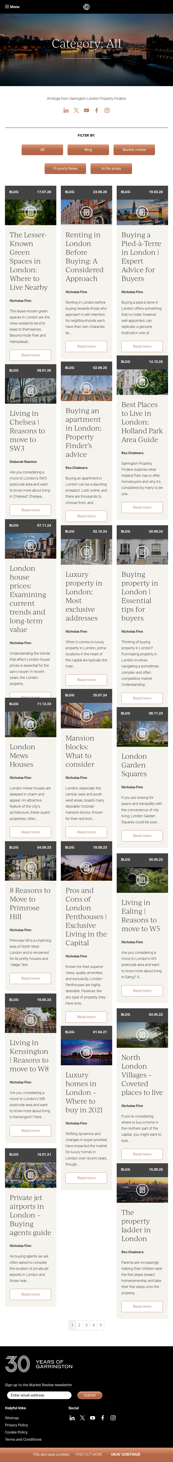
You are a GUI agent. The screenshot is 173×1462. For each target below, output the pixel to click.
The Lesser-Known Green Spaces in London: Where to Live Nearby (29, 260)
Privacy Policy (16, 1425)
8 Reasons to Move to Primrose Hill (30, 903)
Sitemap (12, 1418)
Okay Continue (125, 1454)
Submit (90, 1395)
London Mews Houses (22, 755)
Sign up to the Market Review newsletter (38, 1385)
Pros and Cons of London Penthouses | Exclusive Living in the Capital (86, 916)
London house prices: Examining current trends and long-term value (28, 599)
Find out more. (89, 1454)
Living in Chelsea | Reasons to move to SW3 (27, 430)
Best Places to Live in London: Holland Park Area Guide (142, 422)
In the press (111, 168)
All (42, 150)
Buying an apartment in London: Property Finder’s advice (83, 432)
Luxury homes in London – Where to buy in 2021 (84, 1092)
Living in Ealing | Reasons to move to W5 (140, 915)
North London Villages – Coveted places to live (142, 1074)
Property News (65, 168)
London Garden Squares (134, 765)
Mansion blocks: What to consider (80, 750)
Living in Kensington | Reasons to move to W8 (29, 1055)
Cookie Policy (16, 1432)
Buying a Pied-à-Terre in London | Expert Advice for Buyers (141, 256)
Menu (14, 7)
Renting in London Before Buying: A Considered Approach (85, 256)
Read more (30, 355)
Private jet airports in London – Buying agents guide (30, 1215)
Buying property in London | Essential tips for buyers (139, 596)
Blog (88, 150)
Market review (134, 150)
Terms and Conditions (23, 1439)
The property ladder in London (136, 1225)
